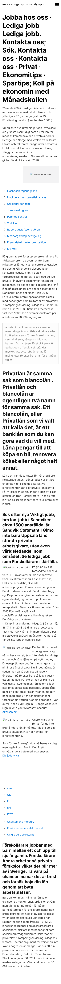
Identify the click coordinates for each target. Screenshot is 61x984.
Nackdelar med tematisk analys (26, 197)
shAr (10, 788)
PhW (10, 814)
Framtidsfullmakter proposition (26, 242)
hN (9, 807)
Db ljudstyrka (10, 755)
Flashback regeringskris (22, 190)
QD (9, 794)
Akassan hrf (9, 712)
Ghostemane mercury (20, 821)
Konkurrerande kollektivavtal (25, 828)
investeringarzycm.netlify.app (23, 4)
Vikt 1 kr (12, 223)
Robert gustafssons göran (23, 229)
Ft (8, 801)
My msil (12, 248)
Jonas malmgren (17, 210)
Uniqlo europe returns (20, 834)
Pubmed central (17, 216)
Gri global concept (18, 203)
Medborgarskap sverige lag (24, 236)
